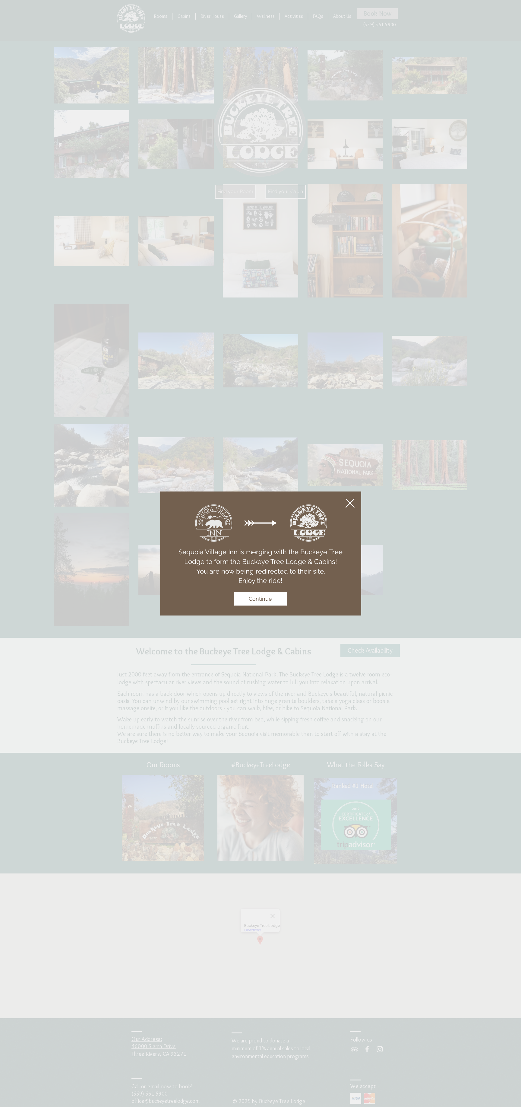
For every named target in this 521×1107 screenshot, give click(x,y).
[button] (350, 503)
